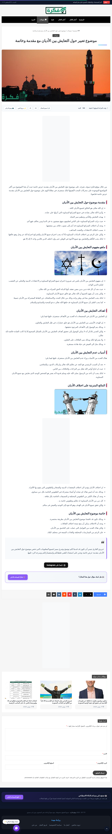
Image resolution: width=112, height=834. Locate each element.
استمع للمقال (45, 108)
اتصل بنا (66, 825)
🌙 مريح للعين (22, 108)
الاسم (104, 754)
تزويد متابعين (76, 825)
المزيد (33, 20)
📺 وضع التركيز (9, 108)
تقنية (52, 20)
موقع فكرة (73, 812)
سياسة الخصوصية (55, 825)
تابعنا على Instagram (56, 565)
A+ (35, 108)
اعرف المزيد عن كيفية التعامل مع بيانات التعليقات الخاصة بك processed (47, 777)
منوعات (42, 20)
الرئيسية (81, 20)
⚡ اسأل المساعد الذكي (17, 577)
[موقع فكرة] (56, 10)
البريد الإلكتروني (101, 763)
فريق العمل (43, 825)
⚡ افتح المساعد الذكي (14, 797)
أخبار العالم (73, 20)
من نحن (34, 825)
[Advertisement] (56, 149)
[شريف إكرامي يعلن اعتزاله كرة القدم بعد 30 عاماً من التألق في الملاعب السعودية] (56, 690)
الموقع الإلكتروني (49, 763)
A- (30, 108)
